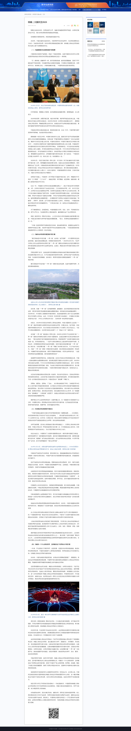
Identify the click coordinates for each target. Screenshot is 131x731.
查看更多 (103, 41)
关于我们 (104, 9)
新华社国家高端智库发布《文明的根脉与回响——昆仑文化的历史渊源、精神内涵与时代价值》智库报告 (33, 9)
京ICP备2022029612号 (63, 728)
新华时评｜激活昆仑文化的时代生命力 (70, 9)
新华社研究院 (28, 14)
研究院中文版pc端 (37, 14)
